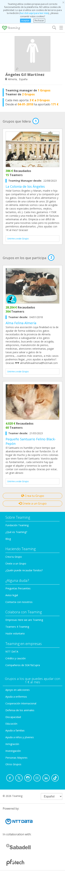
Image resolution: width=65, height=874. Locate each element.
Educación (11, 723)
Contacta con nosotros (18, 602)
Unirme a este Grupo (18, 238)
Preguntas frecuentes (18, 588)
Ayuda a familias (15, 730)
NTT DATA (11, 651)
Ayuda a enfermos (16, 696)
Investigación (13, 751)
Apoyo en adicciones (17, 690)
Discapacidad (13, 717)
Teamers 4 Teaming (17, 626)
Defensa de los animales (19, 710)
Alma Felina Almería (21, 323)
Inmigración (12, 744)
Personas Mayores (16, 757)
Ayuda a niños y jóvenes (19, 737)
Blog (8, 539)
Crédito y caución (15, 658)
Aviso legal (11, 595)
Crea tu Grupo (34, 496)
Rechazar (39, 20)
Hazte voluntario (15, 633)
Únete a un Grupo (34, 503)
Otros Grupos (13, 764)
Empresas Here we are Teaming (24, 620)
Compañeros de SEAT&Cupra (22, 665)
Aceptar (25, 20)
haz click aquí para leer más (34, 13)
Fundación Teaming (17, 525)
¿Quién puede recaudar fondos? (24, 570)
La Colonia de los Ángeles (25, 186)
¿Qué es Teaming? (16, 532)
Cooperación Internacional (20, 703)
